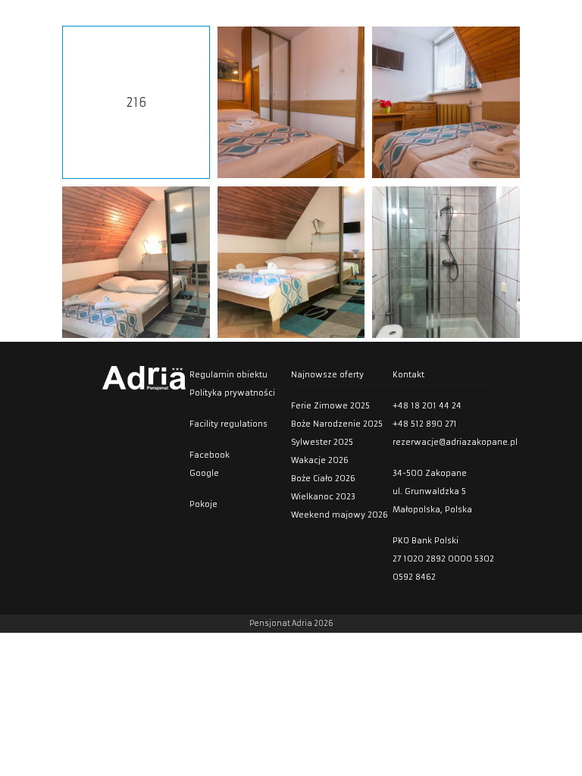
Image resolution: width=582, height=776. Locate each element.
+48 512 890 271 (425, 424)
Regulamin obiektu (228, 375)
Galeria (347, 16)
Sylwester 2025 (322, 442)
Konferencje (276, 16)
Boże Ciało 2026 (323, 478)
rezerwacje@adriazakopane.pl (443, 442)
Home (149, 16)
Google (204, 473)
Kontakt (550, 16)
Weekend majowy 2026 (339, 515)
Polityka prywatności (232, 393)
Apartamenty (478, 16)
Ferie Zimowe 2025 (330, 406)
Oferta (205, 16)
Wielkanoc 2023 (323, 497)
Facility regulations (228, 424)
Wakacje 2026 (320, 460)
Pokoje (407, 16)
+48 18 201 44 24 (427, 406)
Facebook (209, 455)
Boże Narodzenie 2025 (337, 424)
